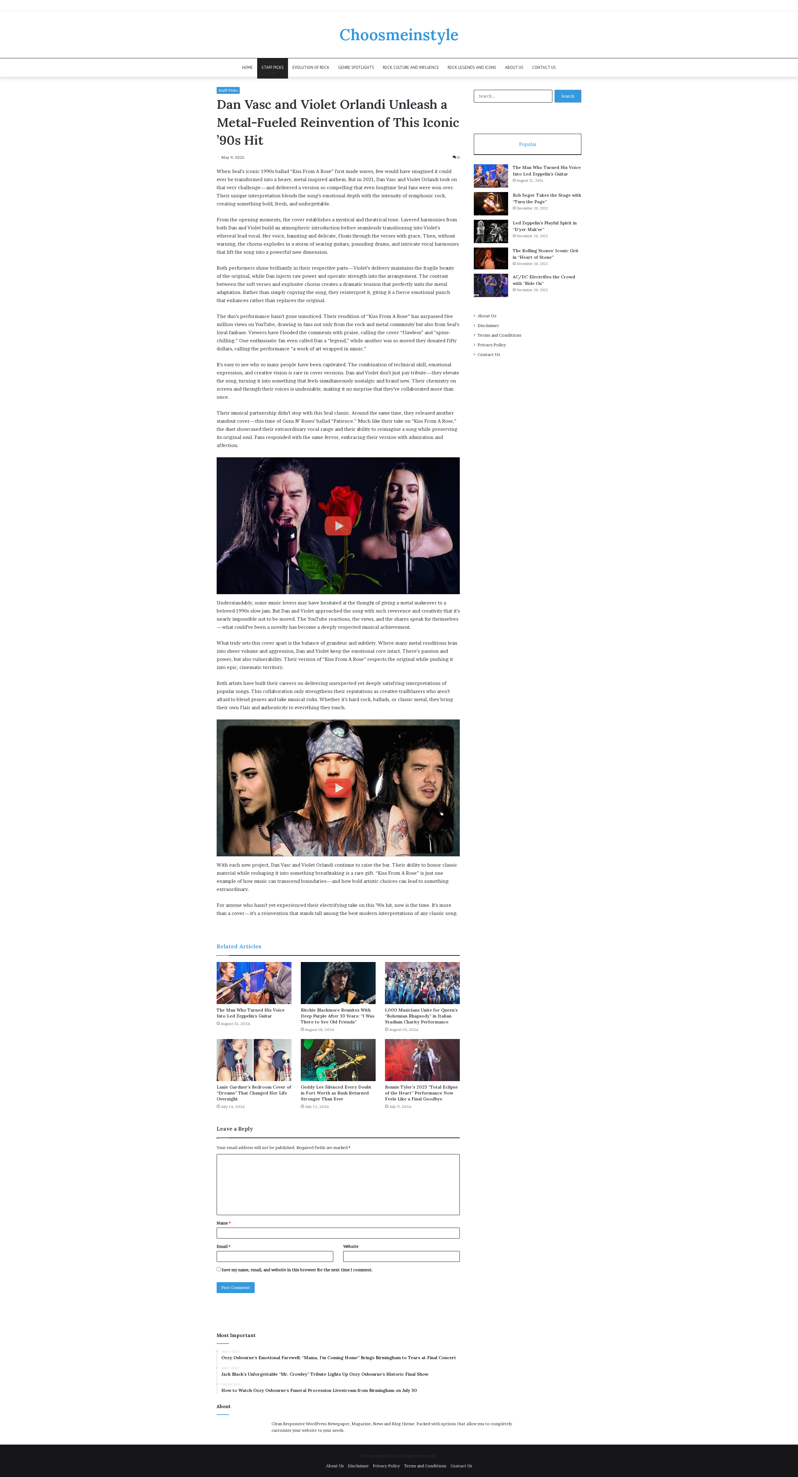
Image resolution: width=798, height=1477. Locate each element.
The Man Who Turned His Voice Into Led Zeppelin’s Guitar (251, 1013)
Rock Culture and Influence (411, 67)
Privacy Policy (492, 344)
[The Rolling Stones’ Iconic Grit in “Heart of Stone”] (491, 258)
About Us (514, 67)
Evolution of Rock (310, 67)
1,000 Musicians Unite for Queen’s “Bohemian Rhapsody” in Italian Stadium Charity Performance (421, 1016)
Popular (527, 144)
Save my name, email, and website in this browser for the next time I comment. (297, 1269)
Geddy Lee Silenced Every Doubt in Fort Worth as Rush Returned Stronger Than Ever (336, 1093)
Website (350, 1246)
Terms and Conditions (500, 335)
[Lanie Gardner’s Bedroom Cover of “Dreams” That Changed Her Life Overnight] (254, 1060)
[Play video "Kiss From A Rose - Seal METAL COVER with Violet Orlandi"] (338, 525)
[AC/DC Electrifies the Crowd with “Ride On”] (491, 285)
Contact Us (544, 67)
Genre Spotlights (356, 67)
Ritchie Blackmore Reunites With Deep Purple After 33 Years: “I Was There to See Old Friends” (337, 1016)
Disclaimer (488, 325)
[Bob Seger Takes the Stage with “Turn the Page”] (491, 203)
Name (224, 1222)
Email (223, 1246)
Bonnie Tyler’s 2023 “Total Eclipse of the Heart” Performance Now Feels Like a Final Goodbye (421, 1093)
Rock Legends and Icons (472, 67)
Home (247, 67)
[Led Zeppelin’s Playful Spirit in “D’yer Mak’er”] (491, 231)
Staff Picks (273, 67)
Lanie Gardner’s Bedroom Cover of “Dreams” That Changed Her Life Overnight (254, 1093)
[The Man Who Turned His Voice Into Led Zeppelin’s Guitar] (254, 983)
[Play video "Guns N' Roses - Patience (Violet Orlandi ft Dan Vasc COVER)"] (338, 787)
